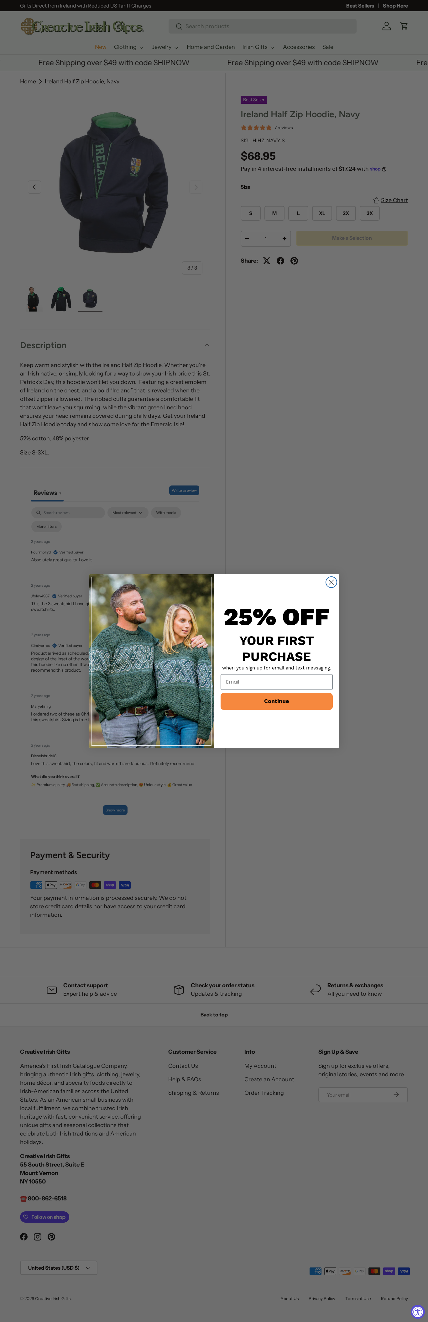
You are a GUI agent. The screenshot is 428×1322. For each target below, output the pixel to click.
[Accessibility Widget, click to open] (418, 1312)
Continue (276, 701)
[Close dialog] (331, 582)
